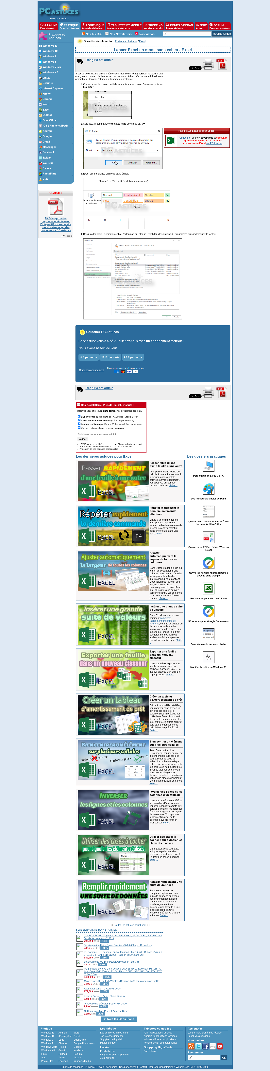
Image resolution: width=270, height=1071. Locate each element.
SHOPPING (153, 26)
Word (76, 1032)
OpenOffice (80, 1039)
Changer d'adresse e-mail (130, 444)
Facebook (64, 1061)
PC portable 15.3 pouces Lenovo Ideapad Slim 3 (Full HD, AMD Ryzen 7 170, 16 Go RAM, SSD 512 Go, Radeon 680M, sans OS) (123, 953)
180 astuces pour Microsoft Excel (208, 598)
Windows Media (82, 1061)
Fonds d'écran (107, 1051)
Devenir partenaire (107, 1067)
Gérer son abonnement (91, 370)
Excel (77, 1036)
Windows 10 (48, 1036)
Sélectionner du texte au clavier (208, 644)
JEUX (201, 26)
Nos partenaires (127, 1067)
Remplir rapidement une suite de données (166, 883)
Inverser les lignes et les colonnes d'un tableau (166, 793)
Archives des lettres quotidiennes (95, 446)
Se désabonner (125, 446)
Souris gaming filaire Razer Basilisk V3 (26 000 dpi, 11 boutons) (118, 945)
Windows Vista (49, 1047)
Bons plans (150, 1051)
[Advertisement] (155, 11)
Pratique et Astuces (56, 36)
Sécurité (78, 1054)
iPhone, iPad (65, 1036)
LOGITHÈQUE (93, 26)
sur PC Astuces (214, 143)
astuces (168, 1032)
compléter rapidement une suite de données (163, 621)
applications (156, 1032)
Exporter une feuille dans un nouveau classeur (163, 654)
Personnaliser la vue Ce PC (208, 475)
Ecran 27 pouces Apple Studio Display (104, 996)
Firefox (62, 1047)
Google (78, 1047)
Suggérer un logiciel (111, 1039)
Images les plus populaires (114, 1054)
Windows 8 (47, 1039)
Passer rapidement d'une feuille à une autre (166, 464)
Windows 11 (47, 1032)
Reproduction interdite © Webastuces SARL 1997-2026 (179, 1067)
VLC (43, 1057)
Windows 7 (47, 1043)
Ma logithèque (108, 1042)
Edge (61, 1039)
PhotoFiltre (47, 1061)
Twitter (62, 1057)
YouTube (78, 1050)
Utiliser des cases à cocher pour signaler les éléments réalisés (166, 840)
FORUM (220, 26)
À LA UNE (48, 26)
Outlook (63, 1054)
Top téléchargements (111, 1036)
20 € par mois (133, 357)
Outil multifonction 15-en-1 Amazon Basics (106, 1011)
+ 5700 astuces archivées (91, 444)
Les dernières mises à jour (114, 1032)
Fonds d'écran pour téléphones (160, 1042)
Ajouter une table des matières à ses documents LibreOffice (208, 523)
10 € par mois (110, 357)
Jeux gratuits (107, 1058)
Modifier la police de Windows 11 (208, 667)
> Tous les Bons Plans (119, 1018)
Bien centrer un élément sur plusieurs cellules (166, 743)
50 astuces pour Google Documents (208, 621)
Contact (143, 1067)
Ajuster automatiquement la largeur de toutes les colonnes (163, 557)
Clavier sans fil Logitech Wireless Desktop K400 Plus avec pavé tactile (121, 981)
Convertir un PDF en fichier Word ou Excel (208, 548)
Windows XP (48, 1050)
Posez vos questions (199, 1036)
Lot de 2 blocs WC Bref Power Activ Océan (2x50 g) (111, 961)
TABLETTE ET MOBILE (124, 26)
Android (63, 1032)
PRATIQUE (69, 26)
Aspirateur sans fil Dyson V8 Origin (102, 988)
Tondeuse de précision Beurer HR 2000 (105, 1003)
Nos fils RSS (94, 34)
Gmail (62, 1050)
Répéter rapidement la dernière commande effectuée (164, 511)
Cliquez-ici (67, 236)
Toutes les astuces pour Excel (130, 925)
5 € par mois (88, 357)
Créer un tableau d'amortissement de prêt (166, 698)
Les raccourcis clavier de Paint (208, 498)
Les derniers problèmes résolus (205, 1032)
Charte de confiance (72, 1067)
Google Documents (84, 1043)
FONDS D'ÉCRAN (179, 26)
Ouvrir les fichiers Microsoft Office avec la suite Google (208, 574)
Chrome (63, 1043)
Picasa (77, 1057)
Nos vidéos (147, 34)
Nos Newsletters (121, 34)
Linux (44, 1054)
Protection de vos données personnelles (98, 449)
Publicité (90, 1067)
